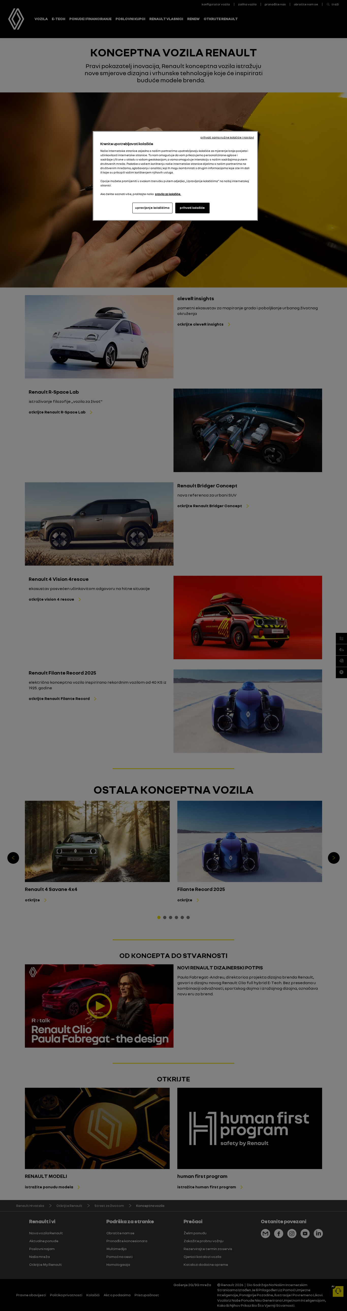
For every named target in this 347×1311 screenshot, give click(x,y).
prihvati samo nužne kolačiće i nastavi (227, 137)
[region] (175, 176)
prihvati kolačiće (192, 208)
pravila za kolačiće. (168, 194)
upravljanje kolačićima (152, 208)
